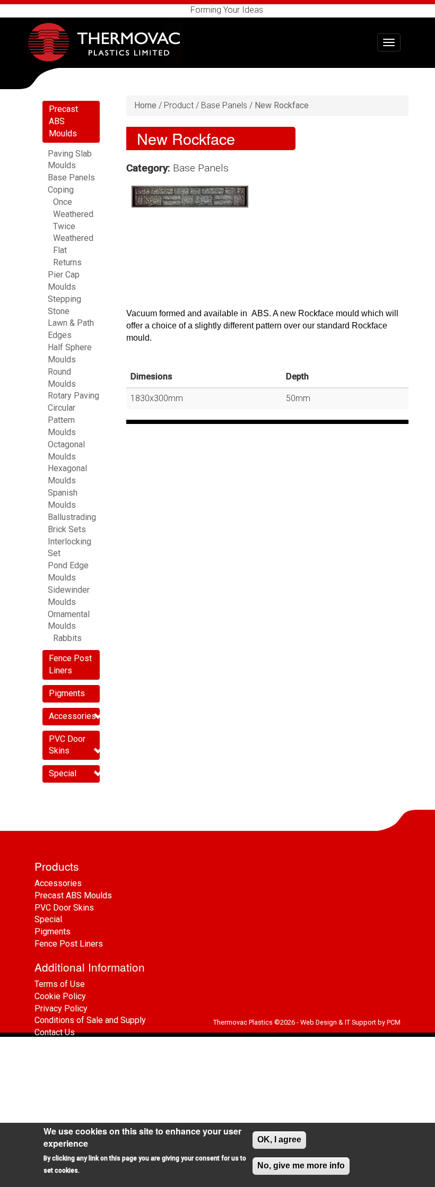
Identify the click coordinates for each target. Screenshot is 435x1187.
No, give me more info (301, 1165)
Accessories (72, 716)
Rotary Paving (73, 396)
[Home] (109, 43)
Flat (60, 250)
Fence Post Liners (68, 944)
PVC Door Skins (64, 908)
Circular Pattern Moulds (62, 420)
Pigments (67, 693)
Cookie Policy (60, 996)
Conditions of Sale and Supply (90, 1020)
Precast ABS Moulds (63, 121)
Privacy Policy (61, 1008)
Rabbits (67, 638)
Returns (67, 262)
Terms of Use (59, 984)
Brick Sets (67, 529)
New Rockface (282, 105)
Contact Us (54, 1032)
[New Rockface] (190, 196)
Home (145, 105)
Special (62, 773)
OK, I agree (279, 1139)
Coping (61, 190)
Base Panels (71, 177)
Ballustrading (72, 517)
